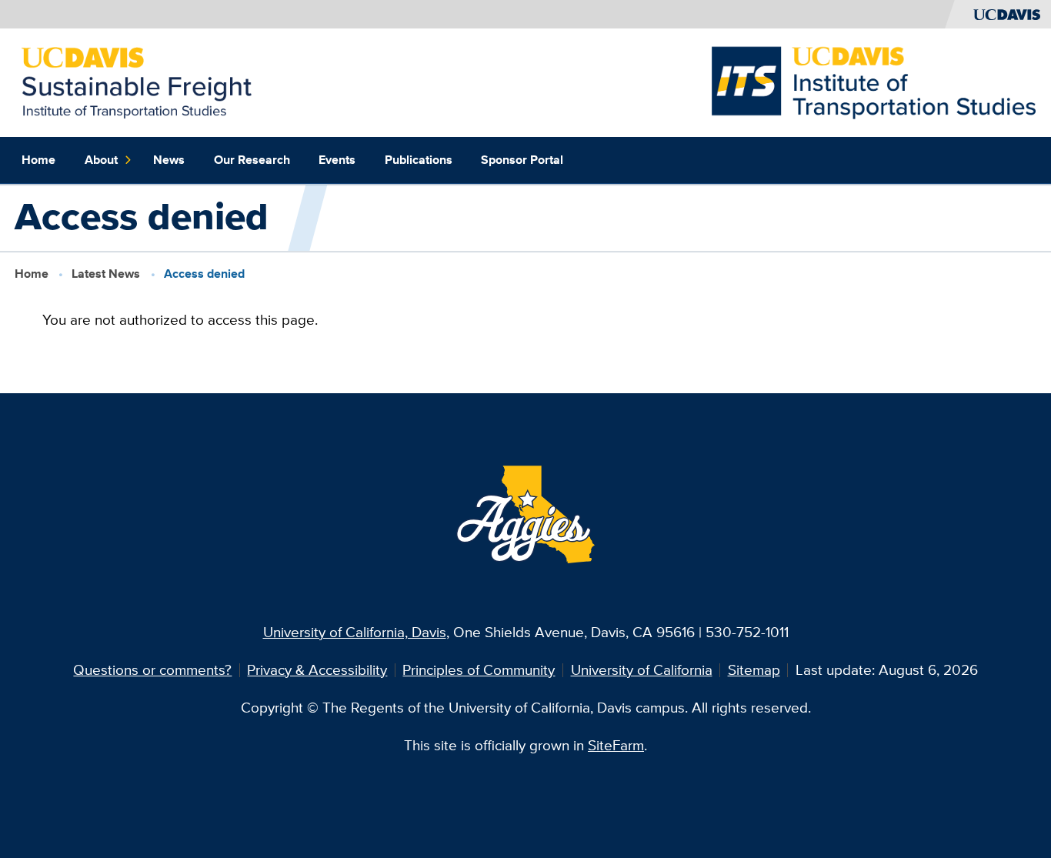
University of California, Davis (354, 632)
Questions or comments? (152, 669)
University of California (641, 669)
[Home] (137, 81)
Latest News (106, 273)
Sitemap (754, 669)
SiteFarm (616, 745)
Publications (418, 160)
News (169, 160)
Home (38, 160)
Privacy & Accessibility (317, 669)
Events (337, 160)
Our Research (252, 160)
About (101, 160)
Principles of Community (478, 669)
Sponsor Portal (522, 160)
